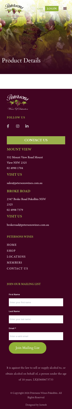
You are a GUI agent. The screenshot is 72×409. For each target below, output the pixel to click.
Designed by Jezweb (36, 405)
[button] (65, 8)
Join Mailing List (28, 348)
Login (52, 8)
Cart (40, 9)
